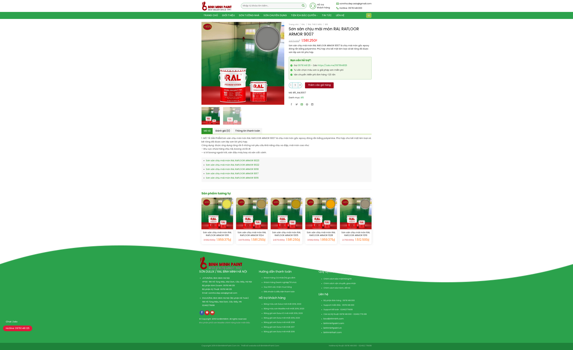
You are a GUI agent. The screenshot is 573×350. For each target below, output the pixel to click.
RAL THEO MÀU (315, 24)
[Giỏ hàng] (368, 15)
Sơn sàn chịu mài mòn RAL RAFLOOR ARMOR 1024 (252, 234)
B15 (326, 24)
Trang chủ (211, 15)
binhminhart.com (333, 333)
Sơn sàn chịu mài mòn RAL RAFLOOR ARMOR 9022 (232, 165)
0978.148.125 (304, 65)
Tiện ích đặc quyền (303, 15)
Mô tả (207, 131)
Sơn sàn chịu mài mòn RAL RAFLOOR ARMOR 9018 (232, 169)
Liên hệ (340, 15)
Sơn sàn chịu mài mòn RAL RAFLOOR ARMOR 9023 (232, 160)
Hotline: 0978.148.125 (17, 328)
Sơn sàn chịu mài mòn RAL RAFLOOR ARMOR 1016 (217, 234)
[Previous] (202, 63)
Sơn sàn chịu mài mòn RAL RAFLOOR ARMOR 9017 (232, 173)
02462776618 (208, 305)
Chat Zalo (11, 322)
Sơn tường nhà (249, 15)
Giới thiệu (228, 15)
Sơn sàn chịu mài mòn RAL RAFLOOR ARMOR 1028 (321, 234)
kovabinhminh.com (334, 319)
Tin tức (327, 15)
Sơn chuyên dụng (275, 15)
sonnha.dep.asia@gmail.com (222, 293)
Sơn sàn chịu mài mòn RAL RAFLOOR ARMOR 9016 (232, 178)
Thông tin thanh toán (247, 131)
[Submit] (303, 6)
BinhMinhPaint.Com (270, 346)
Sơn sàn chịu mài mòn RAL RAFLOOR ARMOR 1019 (355, 234)
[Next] (273, 63)
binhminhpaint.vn (333, 328)
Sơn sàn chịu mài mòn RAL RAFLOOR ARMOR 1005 (286, 234)
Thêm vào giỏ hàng (319, 85)
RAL (303, 24)
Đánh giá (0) (222, 131)
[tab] (207, 131)
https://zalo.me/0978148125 (332, 65)
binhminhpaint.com (334, 323)
